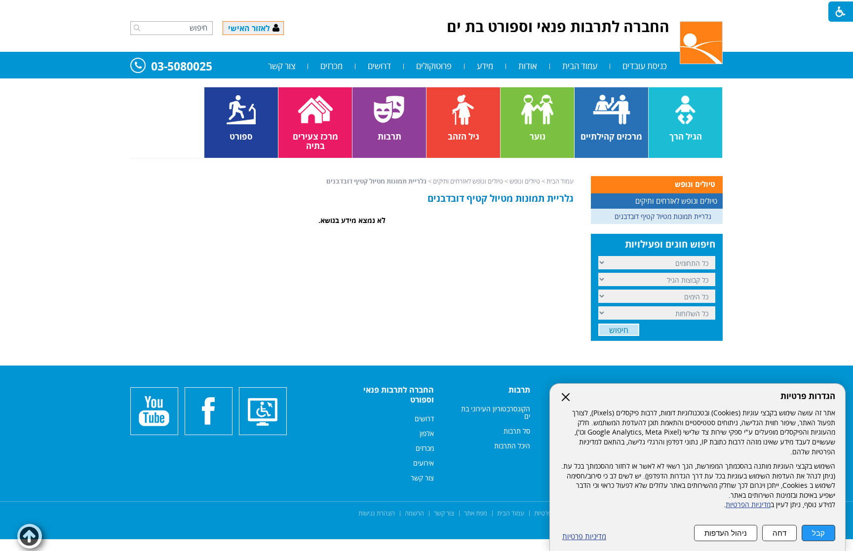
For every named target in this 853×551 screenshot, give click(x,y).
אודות (527, 66)
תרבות (519, 389)
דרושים (379, 66)
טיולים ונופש (524, 181)
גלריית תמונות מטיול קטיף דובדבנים (500, 198)
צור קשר (281, 66)
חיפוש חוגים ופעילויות (670, 244)
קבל (818, 533)
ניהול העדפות (725, 533)
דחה (779, 533)
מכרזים (331, 66)
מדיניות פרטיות (584, 536)
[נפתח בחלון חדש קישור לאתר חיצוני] (209, 411)
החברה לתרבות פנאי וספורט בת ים (558, 26)
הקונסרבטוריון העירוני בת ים (495, 412)
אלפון (427, 433)
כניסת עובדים (644, 66)
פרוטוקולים (434, 66)
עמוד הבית (579, 66)
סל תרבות (517, 431)
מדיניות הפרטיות (748, 504)
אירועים (423, 463)
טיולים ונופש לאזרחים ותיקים (468, 181)
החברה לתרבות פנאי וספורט (398, 394)
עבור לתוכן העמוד (426, 10)
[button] (137, 28)
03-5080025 (181, 67)
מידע (485, 66)
